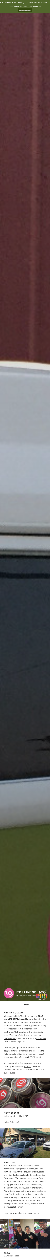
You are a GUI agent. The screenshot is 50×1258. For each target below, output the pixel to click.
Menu (26, 1005)
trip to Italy (41, 1038)
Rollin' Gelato (31, 992)
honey (26, 1032)
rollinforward (38, 1204)
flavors (23, 1063)
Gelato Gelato (25, 10)
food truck (24, 1057)
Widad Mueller (32, 1169)
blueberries (27, 1029)
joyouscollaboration (14, 1207)
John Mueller (9, 1172)
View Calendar (11, 1122)
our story (34, 1213)
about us (19, 1213)
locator (27, 1066)
